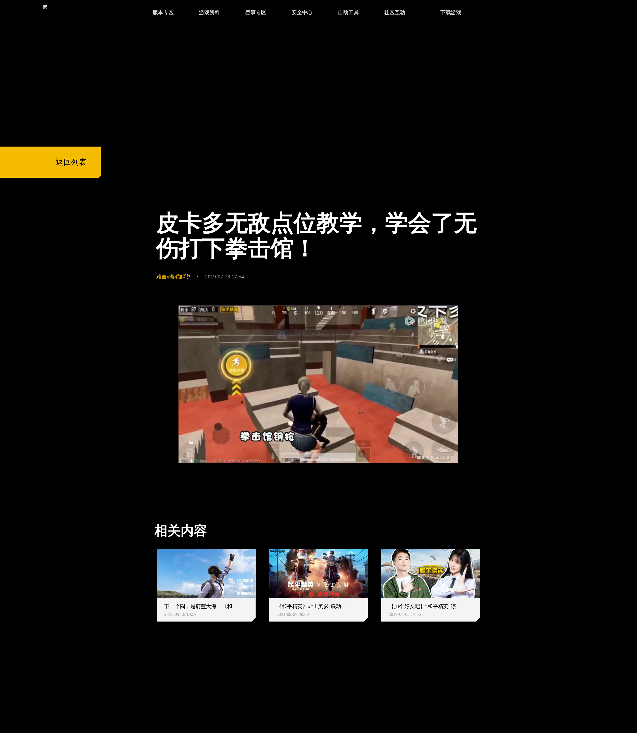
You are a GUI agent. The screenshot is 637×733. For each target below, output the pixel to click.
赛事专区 (255, 12)
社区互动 (394, 12)
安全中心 (302, 12)
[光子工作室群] (147, 684)
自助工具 (348, 12)
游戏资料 (209, 12)
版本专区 (163, 12)
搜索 (495, 13)
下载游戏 (450, 12)
